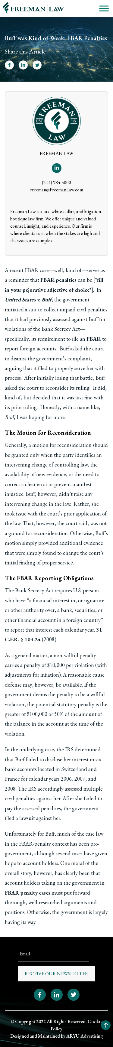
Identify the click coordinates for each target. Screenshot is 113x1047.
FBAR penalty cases (27, 892)
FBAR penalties (58, 279)
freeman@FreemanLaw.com (56, 190)
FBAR (93, 338)
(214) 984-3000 (56, 182)
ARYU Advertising (84, 1036)
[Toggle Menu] (104, 8)
